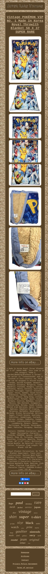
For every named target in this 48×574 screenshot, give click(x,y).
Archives (25, 556)
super (24, 516)
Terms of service (25, 568)
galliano (24, 536)
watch (15, 527)
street (36, 513)
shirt (13, 516)
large (11, 532)
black (29, 523)
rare (37, 502)
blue (29, 543)
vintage (25, 511)
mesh (12, 506)
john (22, 528)
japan (37, 507)
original (34, 539)
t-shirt (36, 517)
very (32, 535)
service (28, 507)
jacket (20, 507)
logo (11, 503)
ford (18, 535)
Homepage (25, 552)
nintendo (35, 531)
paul (19, 503)
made (11, 535)
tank (39, 536)
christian (28, 504)
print (29, 527)
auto (38, 523)
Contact (25, 560)
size (20, 522)
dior (14, 513)
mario (37, 528)
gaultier (21, 531)
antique (22, 543)
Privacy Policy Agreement (25, 564)
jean (23, 539)
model (14, 540)
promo (12, 524)
